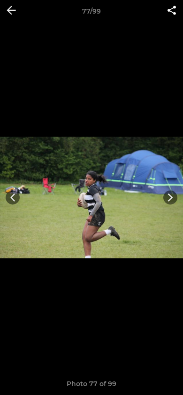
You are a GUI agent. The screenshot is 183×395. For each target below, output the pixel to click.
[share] (171, 11)
